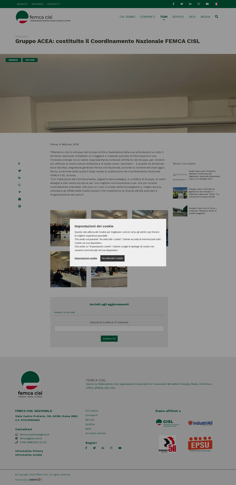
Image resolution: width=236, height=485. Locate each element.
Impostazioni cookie (86, 258)
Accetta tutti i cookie (112, 258)
